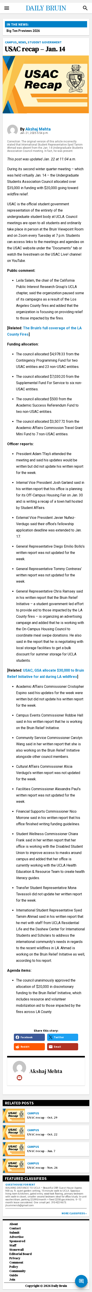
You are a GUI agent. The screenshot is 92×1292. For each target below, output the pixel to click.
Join (12, 1279)
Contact (15, 1228)
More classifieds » (74, 1213)
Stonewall (16, 1250)
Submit (14, 1232)
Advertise (16, 1237)
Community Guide (17, 1273)
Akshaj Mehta (38, 129)
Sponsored (17, 1241)
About (13, 1224)
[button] (85, 8)
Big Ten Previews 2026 (23, 31)
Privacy (14, 1258)
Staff (12, 1245)
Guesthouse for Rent (20, 1184)
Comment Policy (16, 1264)
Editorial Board (20, 1254)
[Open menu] (7, 8)
